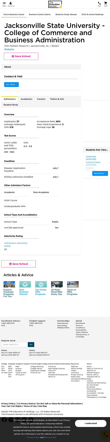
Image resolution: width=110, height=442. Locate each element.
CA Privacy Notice (26, 404)
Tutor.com (52, 370)
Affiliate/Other (63, 328)
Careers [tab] (41, 99)
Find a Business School (13, 14)
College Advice (36, 368)
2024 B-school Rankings (92, 14)
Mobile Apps (75, 376)
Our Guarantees (93, 385)
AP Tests (4, 372)
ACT (3, 368)
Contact (90, 381)
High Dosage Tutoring (56, 368)
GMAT (10, 368)
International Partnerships (96, 383)
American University (91, 157)
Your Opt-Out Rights (11, 406)
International (62, 323)
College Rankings (37, 366)
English (18, 370)
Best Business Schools (23, 292)
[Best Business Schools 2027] (25, 284)
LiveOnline (75, 372)
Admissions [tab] (10, 99)
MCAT (10, 372)
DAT (9, 374)
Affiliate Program (93, 372)
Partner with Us (92, 374)
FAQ (3, 326)
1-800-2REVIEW (8, 323)
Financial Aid (35, 372)
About (89, 366)
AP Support (20, 374)
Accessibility (81, 330)
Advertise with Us (93, 376)
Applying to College (38, 370)
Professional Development (58, 374)
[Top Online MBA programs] (41, 284)
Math (17, 366)
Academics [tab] (26, 99)
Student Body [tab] (10, 105)
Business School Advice (40, 14)
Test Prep (51, 372)
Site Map (42, 406)
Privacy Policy (33, 437)
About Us (51, 376)
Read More (99, 173)
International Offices (78, 379)
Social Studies (21, 372)
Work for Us (91, 370)
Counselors (75, 381)
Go (31, 344)
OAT (9, 376)
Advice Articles (76, 368)
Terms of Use (50, 437)
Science (18, 368)
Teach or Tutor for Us (95, 368)
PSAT (3, 370)
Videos (73, 370)
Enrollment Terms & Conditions (80, 325)
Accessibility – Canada (95, 393)
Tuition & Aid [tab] (57, 99)
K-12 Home (52, 366)
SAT (2, 366)
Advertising (62, 326)
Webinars (74, 366)
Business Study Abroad (66, 14)
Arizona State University (93, 163)
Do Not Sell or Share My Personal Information (59, 404)
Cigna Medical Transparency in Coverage (82, 334)
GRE (9, 366)
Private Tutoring (77, 374)
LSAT (10, 370)
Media (89, 379)
